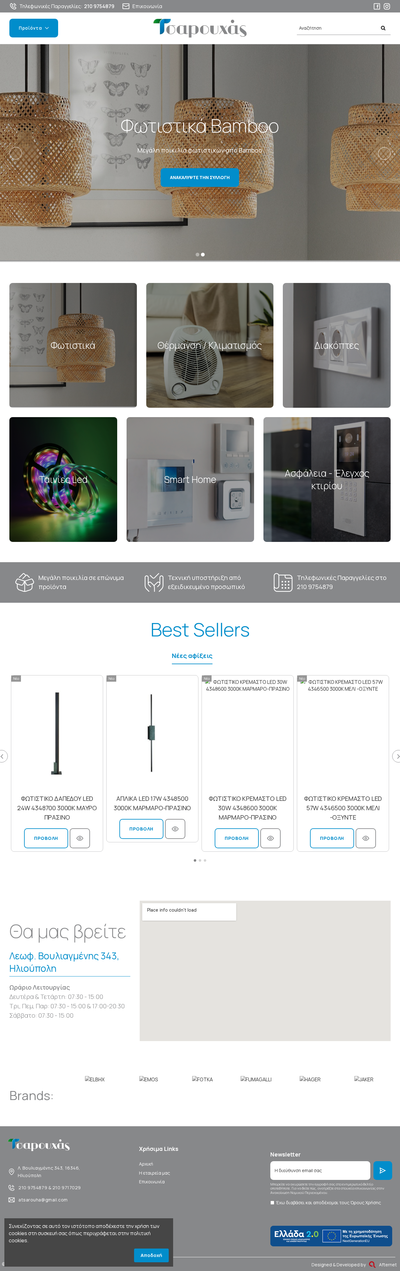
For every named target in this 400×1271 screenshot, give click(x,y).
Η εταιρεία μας (154, 1173)
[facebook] (377, 6)
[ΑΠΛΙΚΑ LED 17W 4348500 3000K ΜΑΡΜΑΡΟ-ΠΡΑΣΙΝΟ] (152, 733)
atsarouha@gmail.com (43, 1200)
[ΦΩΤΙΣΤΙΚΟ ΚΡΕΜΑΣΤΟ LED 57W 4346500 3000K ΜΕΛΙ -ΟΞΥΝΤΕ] (343, 733)
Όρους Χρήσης (365, 1202)
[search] (383, 28)
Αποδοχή (151, 1255)
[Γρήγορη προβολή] (80, 838)
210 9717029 (66, 1188)
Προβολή (46, 838)
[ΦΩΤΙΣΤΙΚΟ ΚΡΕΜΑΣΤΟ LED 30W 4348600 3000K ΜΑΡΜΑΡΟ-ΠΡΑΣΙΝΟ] (247, 733)
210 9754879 (315, 586)
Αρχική (146, 1164)
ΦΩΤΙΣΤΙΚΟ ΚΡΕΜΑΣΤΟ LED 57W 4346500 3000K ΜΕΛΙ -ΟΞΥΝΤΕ (343, 807)
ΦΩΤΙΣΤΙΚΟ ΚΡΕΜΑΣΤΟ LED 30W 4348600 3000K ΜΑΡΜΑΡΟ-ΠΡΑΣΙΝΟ (248, 807)
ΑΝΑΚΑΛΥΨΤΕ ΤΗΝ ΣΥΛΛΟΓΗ (200, 177)
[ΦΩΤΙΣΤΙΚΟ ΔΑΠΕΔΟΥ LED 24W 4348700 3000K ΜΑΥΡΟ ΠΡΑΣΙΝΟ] (57, 733)
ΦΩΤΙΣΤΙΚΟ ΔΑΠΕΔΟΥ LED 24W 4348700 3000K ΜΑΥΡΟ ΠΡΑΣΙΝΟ (57, 807)
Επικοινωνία (152, 1182)
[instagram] (387, 6)
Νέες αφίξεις (192, 655)
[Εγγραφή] (382, 1170)
